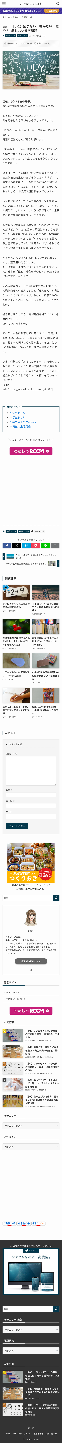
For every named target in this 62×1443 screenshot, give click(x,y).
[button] (7, 545)
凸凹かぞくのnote (15, 998)
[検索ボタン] (58, 4)
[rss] (32, 1428)
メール (10, 800)
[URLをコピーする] (55, 545)
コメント (11, 753)
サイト (9, 811)
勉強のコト (10, 35)
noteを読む (51, 10)
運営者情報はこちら (31, 961)
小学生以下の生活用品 (23, 422)
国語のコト (22, 35)
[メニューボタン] (4, 4)
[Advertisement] (31, 490)
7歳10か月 (39, 531)
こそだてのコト (31, 3)
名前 (9, 790)
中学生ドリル (17, 417)
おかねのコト (13, 992)
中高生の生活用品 (20, 426)
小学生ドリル (17, 413)
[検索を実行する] (56, 898)
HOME (7, 1433)
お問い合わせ (51, 1433)
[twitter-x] (31, 970)
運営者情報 (39, 1433)
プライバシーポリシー (22, 1433)
